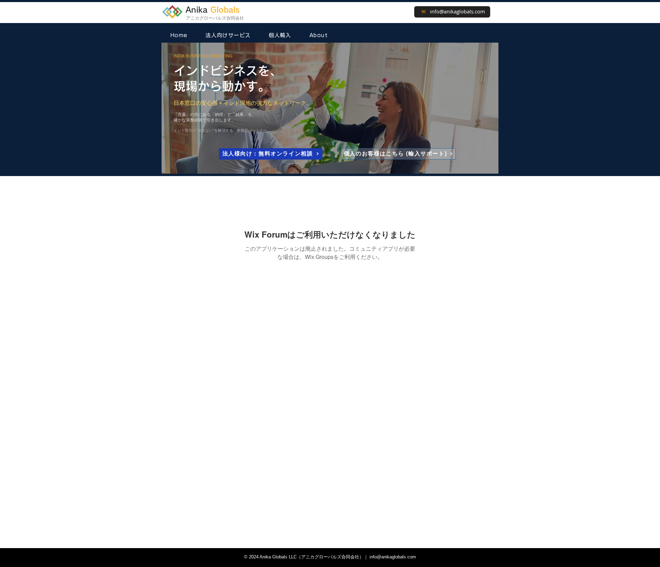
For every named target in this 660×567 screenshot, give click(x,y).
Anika (213, 10)
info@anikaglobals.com (457, 11)
